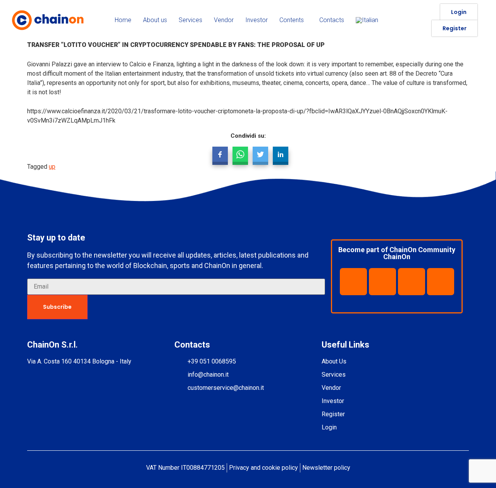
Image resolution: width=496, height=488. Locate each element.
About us (155, 20)
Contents (291, 20)
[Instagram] (440, 281)
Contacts (331, 20)
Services (190, 20)
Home (123, 20)
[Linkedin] (382, 281)
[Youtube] (411, 281)
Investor (256, 20)
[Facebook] (353, 281)
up (52, 166)
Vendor (224, 20)
